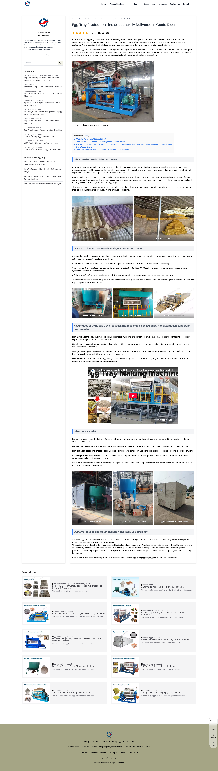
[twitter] (111, 758)
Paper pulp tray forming (45, 75)
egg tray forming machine (110, 268)
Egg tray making (30, 75)
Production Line (117, 4)
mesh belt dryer (88, 275)
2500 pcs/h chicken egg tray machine (41, 143)
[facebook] (107, 758)
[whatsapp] (116, 758)
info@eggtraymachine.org (110, 746)
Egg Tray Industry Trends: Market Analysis (42, 183)
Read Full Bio (43, 54)
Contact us (175, 4)
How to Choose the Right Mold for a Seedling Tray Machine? (40, 163)
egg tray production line (144, 557)
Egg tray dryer (36, 119)
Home (103, 4)
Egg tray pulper (30, 128)
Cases (146, 4)
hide (86, 136)
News (154, 4)
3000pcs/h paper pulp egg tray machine (42, 149)
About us (163, 4)
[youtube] (102, 758)
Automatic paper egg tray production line (43, 87)
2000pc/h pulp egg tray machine (39, 136)
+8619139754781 (82, 746)
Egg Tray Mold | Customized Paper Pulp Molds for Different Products (41, 79)
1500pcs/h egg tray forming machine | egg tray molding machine (43, 113)
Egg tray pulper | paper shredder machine (43, 130)
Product (134, 4)
